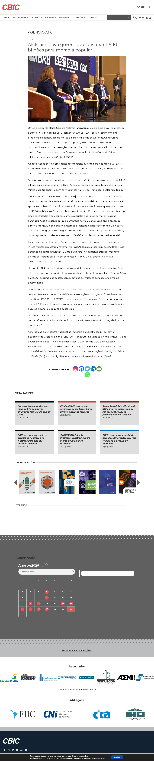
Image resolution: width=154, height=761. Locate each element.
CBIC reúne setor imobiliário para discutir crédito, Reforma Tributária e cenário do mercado (119, 439)
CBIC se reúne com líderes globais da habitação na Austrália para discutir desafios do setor (32, 439)
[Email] (99, 369)
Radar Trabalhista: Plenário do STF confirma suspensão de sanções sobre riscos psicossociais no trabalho (119, 410)
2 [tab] (79, 498)
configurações (99, 758)
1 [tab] (75, 498)
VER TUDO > (22, 505)
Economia (64, 18)
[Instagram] (75, 369)
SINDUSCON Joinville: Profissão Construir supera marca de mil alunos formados (75, 439)
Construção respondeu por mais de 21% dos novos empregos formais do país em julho (34, 410)
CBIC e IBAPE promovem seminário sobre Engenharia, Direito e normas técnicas (76, 409)
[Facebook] (81, 369)
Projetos (36, 18)
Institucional (19, 18)
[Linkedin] (93, 369)
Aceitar (117, 757)
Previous (15, 482)
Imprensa (49, 18)
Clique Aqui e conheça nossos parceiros (77, 689)
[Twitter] (87, 369)
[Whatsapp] (87, 374)
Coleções (78, 18)
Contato (92, 18)
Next (138, 482)
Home (6, 18)
